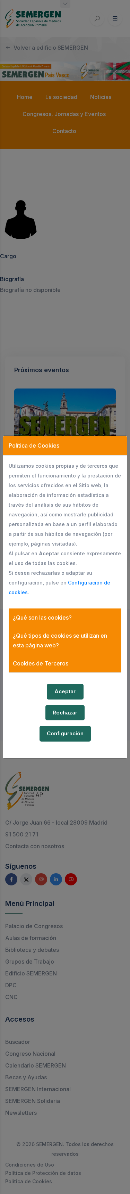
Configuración (65, 733)
